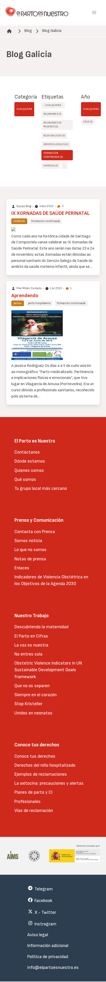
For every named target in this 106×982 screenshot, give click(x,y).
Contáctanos (27, 452)
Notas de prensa (30, 559)
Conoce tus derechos (34, 756)
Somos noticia (28, 540)
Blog (28, 30)
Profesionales (27, 801)
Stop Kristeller (28, 703)
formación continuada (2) (53, 155)
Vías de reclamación (33, 810)
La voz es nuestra (31, 645)
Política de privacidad (47, 956)
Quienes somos (29, 470)
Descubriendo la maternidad (41, 627)
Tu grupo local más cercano (40, 488)
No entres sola (28, 654)
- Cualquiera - (24, 109)
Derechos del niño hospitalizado (44, 765)
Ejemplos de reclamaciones (40, 774)
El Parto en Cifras (31, 636)
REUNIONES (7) (52, 114)
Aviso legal (37, 934)
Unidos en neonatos (33, 713)
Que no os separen (32, 685)
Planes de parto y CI (33, 792)
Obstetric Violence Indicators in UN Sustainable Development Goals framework (48, 669)
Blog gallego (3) (54, 135)
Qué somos (25, 479)
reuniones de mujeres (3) (52, 124)
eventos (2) (50, 165)
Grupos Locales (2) (55, 144)
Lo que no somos (30, 549)
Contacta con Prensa (34, 531)
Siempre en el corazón (35, 694)
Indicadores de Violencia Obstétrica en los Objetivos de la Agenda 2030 (51, 580)
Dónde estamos (29, 461)
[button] (94, 12)
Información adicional (47, 945)
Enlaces (21, 568)
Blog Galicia (51, 30)
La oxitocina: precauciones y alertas (49, 783)
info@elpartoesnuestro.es (53, 967)
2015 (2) (88, 121)
